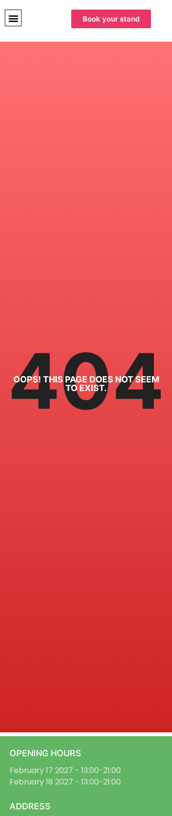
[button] (13, 18)
